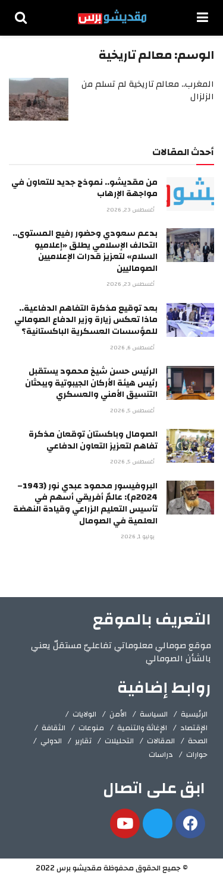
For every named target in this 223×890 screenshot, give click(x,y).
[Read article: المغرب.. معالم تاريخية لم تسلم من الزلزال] (38, 99)
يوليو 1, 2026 (138, 536)
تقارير (83, 741)
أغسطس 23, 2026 (131, 209)
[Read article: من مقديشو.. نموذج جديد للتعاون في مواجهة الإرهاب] (190, 194)
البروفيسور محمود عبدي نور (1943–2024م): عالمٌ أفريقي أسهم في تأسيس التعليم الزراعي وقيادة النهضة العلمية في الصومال (85, 503)
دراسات (161, 754)
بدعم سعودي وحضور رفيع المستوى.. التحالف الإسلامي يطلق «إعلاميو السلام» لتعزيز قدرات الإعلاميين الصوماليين (85, 251)
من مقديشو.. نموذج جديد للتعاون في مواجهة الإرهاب (84, 188)
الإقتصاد (194, 728)
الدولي (51, 741)
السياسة (154, 714)
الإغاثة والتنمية (142, 728)
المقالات (161, 741)
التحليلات (119, 741)
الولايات (84, 714)
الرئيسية (194, 714)
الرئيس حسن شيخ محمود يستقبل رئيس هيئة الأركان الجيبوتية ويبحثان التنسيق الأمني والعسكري (91, 383)
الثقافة (53, 728)
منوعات (91, 728)
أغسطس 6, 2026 (133, 347)
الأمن (118, 714)
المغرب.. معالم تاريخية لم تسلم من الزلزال (147, 90)
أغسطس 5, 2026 (133, 410)
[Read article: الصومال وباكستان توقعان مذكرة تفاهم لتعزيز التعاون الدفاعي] (190, 446)
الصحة (198, 741)
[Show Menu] (202, 18)
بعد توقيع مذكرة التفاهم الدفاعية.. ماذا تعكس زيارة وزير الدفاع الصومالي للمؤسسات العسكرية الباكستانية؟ (86, 320)
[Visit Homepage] (112, 18)
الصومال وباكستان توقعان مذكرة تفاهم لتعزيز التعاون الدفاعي (93, 440)
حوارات (197, 754)
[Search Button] (21, 18)
